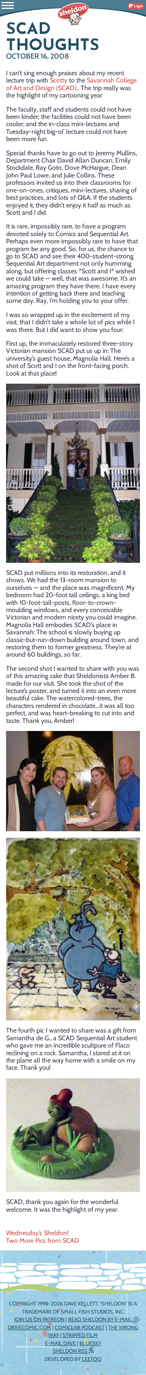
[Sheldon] (73, 14)
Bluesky (90, 1343)
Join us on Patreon (39, 1319)
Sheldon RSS (71, 1351)
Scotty (58, 80)
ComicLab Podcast (80, 1327)
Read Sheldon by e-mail (100, 1319)
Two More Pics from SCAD (42, 1240)
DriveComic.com (29, 1327)
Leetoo (91, 1359)
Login (138, 5)
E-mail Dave (60, 1343)
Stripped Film (80, 1335)
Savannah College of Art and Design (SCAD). (71, 83)
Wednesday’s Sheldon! (37, 1233)
